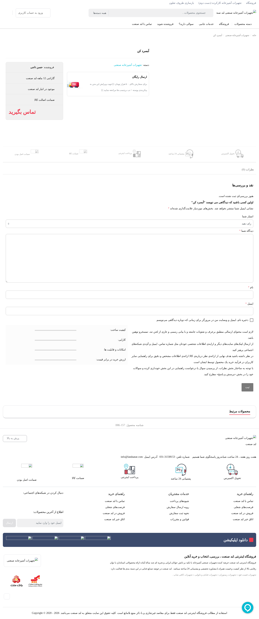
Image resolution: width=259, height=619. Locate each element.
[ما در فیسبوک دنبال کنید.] (57, 502)
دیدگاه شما (246, 230)
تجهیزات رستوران (227, 574)
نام (250, 287)
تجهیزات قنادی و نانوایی (206, 574)
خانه (254, 35)
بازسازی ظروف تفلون (181, 3)
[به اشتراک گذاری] (252, 57)
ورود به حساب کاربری (30, 12)
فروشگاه (251, 3)
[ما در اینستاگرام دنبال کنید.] (48, 502)
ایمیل (249, 303)
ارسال (9, 522)
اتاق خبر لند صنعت (243, 519)
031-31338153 (167, 456)
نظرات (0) (248, 169)
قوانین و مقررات (179, 519)
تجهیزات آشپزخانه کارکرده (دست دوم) (220, 3)
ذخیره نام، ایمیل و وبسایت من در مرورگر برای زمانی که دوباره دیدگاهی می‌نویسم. (202, 320)
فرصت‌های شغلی (243, 507)
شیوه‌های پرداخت (179, 501)
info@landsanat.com (132, 456)
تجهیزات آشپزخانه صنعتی (237, 35)
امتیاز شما (247, 216)
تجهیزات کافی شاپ (183, 574)
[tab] (247, 169)
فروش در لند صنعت (242, 513)
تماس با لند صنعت (243, 501)
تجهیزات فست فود (247, 574)
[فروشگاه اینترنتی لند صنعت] (236, 13)
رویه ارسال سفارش (178, 507)
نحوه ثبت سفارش (179, 513)
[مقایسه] (252, 66)
